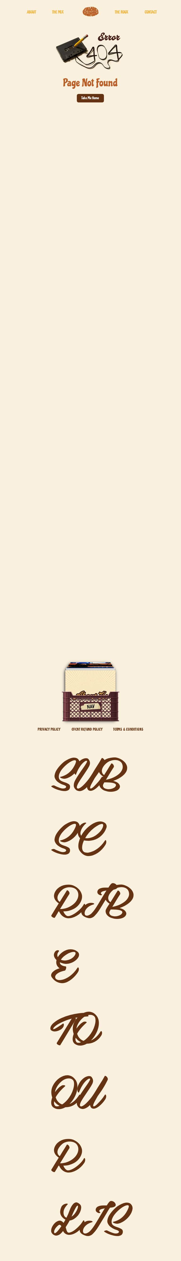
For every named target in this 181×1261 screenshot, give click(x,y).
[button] (90, 98)
